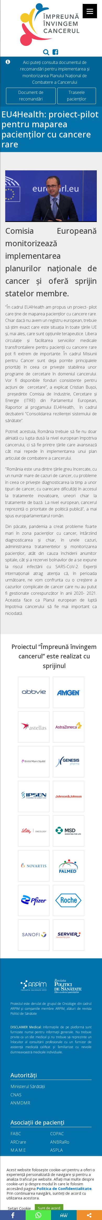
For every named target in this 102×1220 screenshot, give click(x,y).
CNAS (15, 1095)
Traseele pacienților (76, 95)
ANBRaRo (59, 1142)
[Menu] (90, 11)
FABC (15, 1134)
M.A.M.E (18, 1150)
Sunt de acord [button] (49, 1208)
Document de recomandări (30, 95)
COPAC (57, 1134)
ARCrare (18, 1142)
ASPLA (56, 1150)
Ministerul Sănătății (27, 1086)
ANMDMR (20, 1103)
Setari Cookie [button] (19, 1208)
